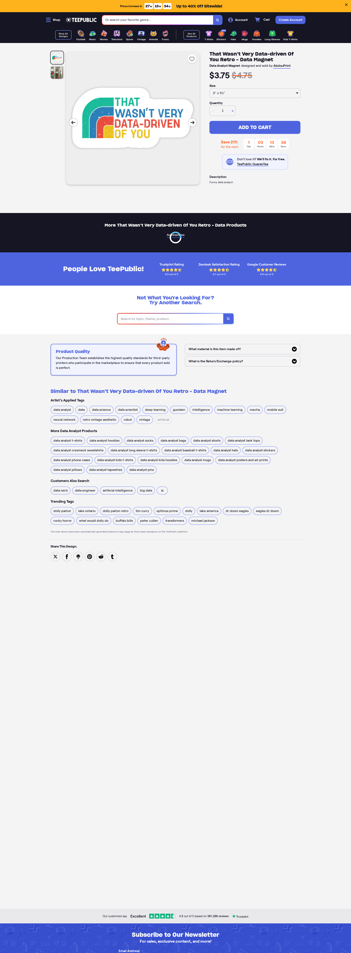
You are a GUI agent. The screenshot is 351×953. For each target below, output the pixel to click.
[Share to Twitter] (55, 556)
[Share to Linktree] (78, 556)
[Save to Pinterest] (89, 556)
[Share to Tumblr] (112, 556)
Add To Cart (254, 127)
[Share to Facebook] (67, 556)
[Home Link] (81, 19)
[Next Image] (192, 122)
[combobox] (157, 20)
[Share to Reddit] (101, 556)
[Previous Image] (73, 122)
